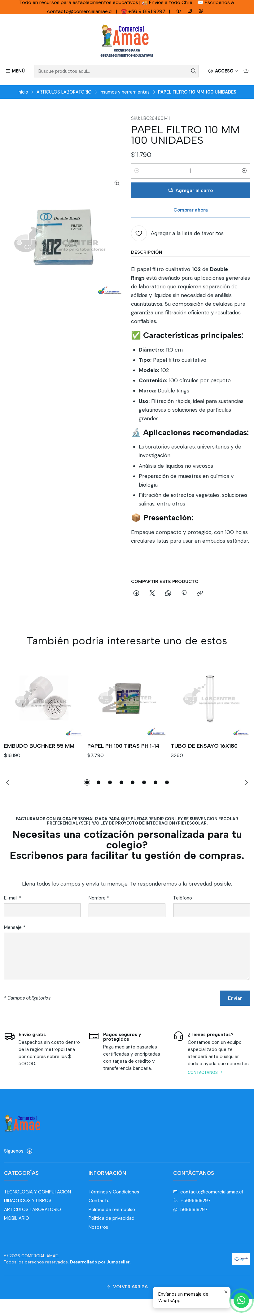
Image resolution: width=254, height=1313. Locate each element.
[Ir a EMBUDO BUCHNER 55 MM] (43, 697)
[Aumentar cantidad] (244, 171)
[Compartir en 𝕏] (152, 593)
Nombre (99, 898)
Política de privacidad (111, 1218)
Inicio (23, 92)
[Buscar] (193, 71)
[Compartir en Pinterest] (184, 593)
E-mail (12, 898)
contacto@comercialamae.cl (211, 1192)
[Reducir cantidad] (136, 171)
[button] (87, 782)
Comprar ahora (190, 210)
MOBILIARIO (16, 1218)
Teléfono (182, 898)
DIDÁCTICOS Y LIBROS (27, 1200)
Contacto (99, 1200)
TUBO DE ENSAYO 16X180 (204, 745)
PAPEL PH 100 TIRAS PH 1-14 (123, 745)
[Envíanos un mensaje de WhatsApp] (241, 1300)
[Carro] (246, 71)
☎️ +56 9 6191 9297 (144, 11)
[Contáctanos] (211, 1055)
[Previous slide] (8, 782)
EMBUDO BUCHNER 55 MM (39, 745)
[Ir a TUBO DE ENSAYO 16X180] (210, 697)
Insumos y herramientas (125, 92)
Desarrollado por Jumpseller (100, 1262)
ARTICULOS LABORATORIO (64, 92)
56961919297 (194, 1209)
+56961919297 (196, 1200)
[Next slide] (245, 782)
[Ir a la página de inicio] (127, 40)
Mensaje (14, 927)
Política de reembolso (112, 1209)
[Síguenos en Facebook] (29, 1151)
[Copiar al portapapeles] (200, 593)
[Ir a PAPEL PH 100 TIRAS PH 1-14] (127, 697)
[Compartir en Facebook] (136, 593)
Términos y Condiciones (114, 1192)
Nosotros (98, 1227)
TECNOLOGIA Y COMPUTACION (37, 1192)
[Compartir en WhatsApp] (168, 593)
